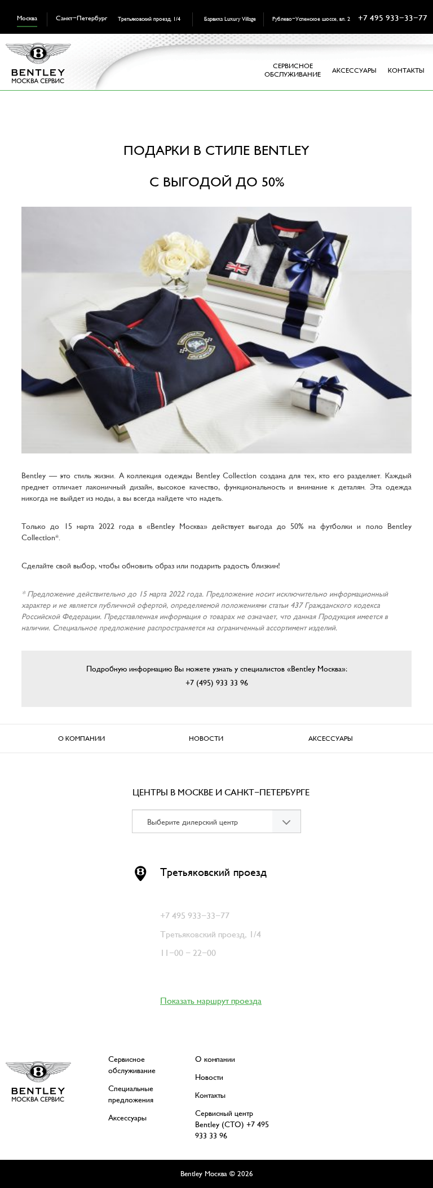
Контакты (406, 70)
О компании (81, 738)
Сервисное (292, 70)
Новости (206, 738)
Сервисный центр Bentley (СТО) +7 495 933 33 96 (232, 1124)
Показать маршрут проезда (211, 1001)
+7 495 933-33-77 (392, 18)
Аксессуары (330, 738)
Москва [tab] (27, 18)
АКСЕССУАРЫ (354, 70)
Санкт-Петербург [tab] (81, 18)
